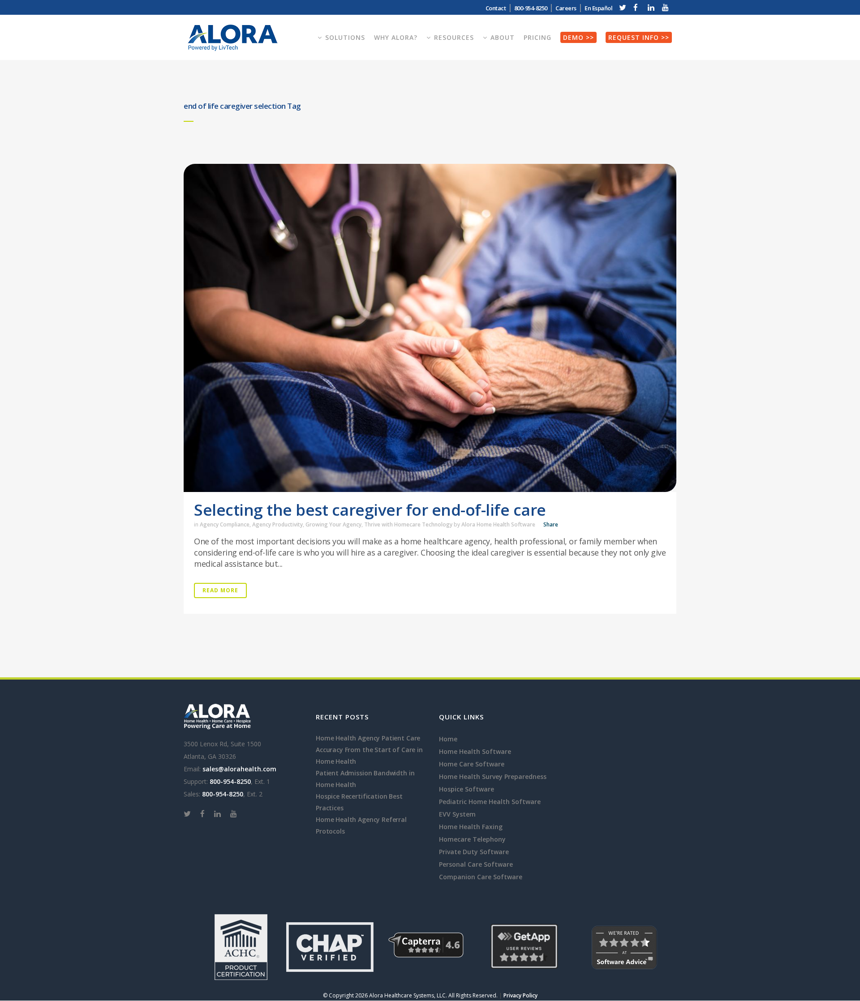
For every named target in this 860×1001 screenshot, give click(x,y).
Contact (496, 8)
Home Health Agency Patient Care (368, 738)
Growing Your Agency (333, 524)
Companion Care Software (480, 877)
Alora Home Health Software (498, 524)
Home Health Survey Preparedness (492, 776)
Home (448, 739)
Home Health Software (475, 751)
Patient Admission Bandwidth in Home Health (365, 779)
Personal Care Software (476, 864)
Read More (220, 590)
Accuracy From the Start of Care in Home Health (369, 755)
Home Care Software (471, 764)
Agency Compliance (224, 524)
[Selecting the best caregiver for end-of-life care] (430, 328)
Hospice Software (466, 789)
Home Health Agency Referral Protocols (361, 825)
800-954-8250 (230, 781)
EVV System (457, 814)
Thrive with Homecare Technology (408, 524)
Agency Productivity (277, 524)
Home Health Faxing (471, 826)
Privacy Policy (520, 995)
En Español (598, 8)
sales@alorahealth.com (239, 769)
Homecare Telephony (472, 839)
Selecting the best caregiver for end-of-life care (370, 509)
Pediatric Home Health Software (490, 801)
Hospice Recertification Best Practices (359, 802)
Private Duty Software (474, 851)
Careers (565, 8)
